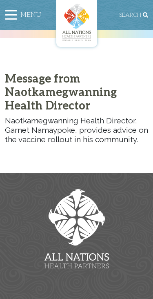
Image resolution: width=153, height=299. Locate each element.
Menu (30, 15)
